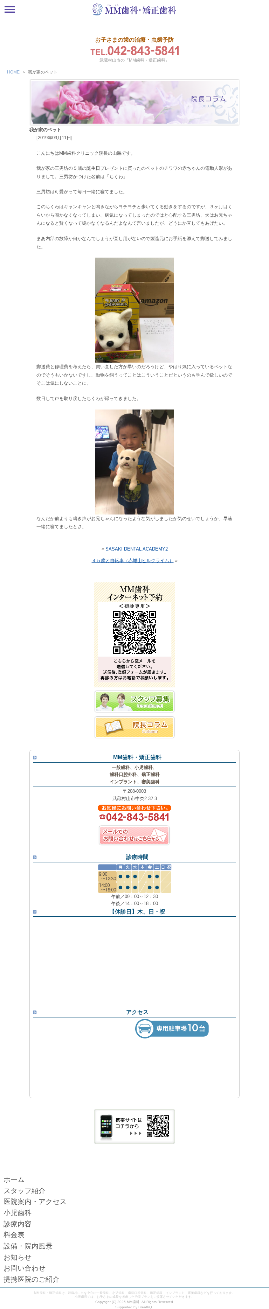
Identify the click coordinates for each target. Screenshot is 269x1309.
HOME (13, 72)
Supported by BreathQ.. (134, 1307)
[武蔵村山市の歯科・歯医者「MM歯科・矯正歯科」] (134, 15)
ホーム (14, 1179)
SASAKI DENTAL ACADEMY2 (136, 549)
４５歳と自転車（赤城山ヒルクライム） (133, 560)
